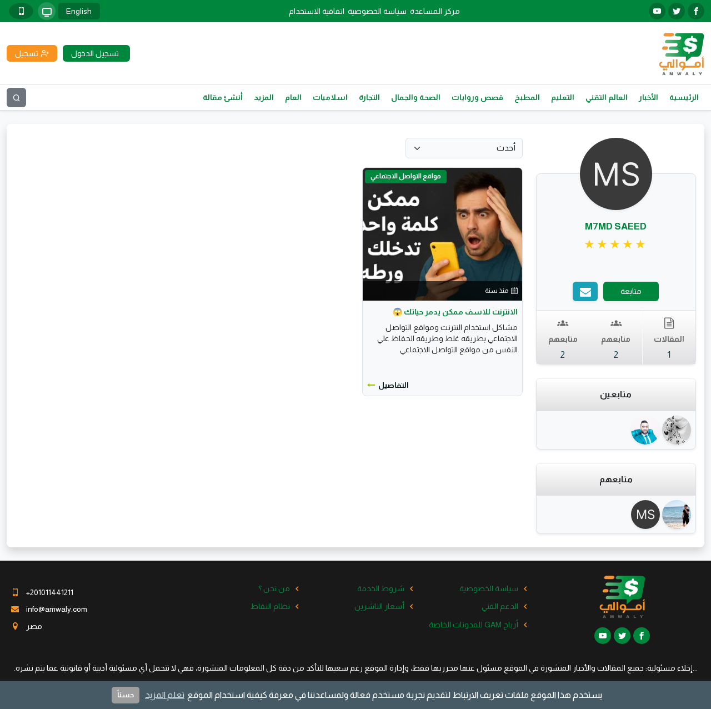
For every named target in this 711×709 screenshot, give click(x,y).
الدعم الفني (500, 606)
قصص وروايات (477, 97)
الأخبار (648, 97)
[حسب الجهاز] (47, 11)
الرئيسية (684, 97)
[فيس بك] (696, 11)
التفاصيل (393, 385)
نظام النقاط (270, 606)
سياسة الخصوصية (377, 11)
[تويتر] (676, 11)
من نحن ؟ (274, 588)
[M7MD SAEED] (647, 514)
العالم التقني (606, 97)
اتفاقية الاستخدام (316, 11)
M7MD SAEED (616, 226)
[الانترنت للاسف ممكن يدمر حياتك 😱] (442, 233)
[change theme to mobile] (21, 11)
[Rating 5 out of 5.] (616, 244)
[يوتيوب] (657, 11)
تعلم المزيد (164, 695)
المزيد (264, 97)
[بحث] (16, 97)
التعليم (562, 97)
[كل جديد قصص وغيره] (677, 430)
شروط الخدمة (380, 588)
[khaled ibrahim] (647, 430)
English (79, 11)
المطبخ (527, 97)
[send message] (585, 291)
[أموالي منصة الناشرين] (681, 52)
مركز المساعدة (435, 11)
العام (293, 97)
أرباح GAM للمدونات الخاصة (473, 624)
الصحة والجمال (415, 97)
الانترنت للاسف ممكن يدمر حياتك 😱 (455, 311)
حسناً (125, 695)
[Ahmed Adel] (677, 514)
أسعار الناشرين (379, 606)
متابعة (631, 291)
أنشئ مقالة (223, 97)
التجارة (369, 97)
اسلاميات (330, 97)
